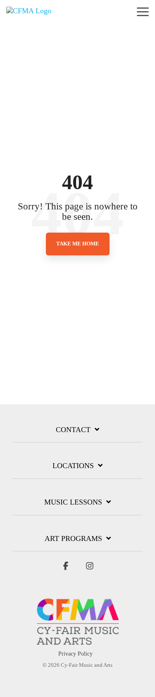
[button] (143, 11)
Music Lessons (73, 502)
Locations (73, 465)
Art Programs (73, 538)
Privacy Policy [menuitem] (75, 654)
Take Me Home (77, 243)
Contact (73, 429)
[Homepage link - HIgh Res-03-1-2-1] (77, 641)
